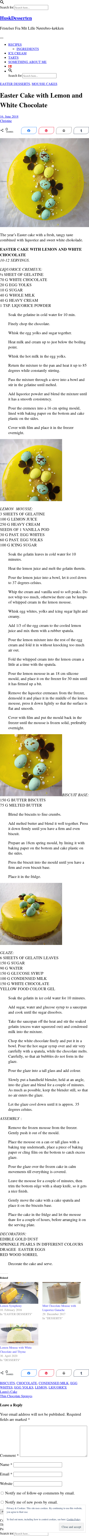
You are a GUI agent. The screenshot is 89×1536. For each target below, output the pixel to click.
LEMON (41, 1387)
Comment (9, 1455)
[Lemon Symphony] (19, 1293)
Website (6, 1483)
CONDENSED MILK (54, 1383)
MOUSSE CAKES (44, 83)
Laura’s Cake (8, 1391)
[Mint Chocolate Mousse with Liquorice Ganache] (61, 1293)
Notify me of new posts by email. (31, 1502)
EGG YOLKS (23, 1387)
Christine (6, 121)
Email (6, 1473)
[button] (2, 3)
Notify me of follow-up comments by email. (40, 1492)
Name (6, 1464)
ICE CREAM (17, 53)
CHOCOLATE (27, 1383)
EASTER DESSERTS (15, 83)
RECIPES (15, 44)
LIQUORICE (58, 1387)
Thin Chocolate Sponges (16, 1396)
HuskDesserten (16, 17)
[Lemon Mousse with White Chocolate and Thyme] (19, 1335)
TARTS (13, 57)
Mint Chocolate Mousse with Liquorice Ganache (59, 1308)
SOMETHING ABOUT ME (27, 62)
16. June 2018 (9, 116)
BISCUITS (7, 1383)
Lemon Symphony (11, 1306)
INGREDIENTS (28, 49)
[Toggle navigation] (1, 38)
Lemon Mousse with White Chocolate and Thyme (16, 1350)
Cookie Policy (74, 1519)
